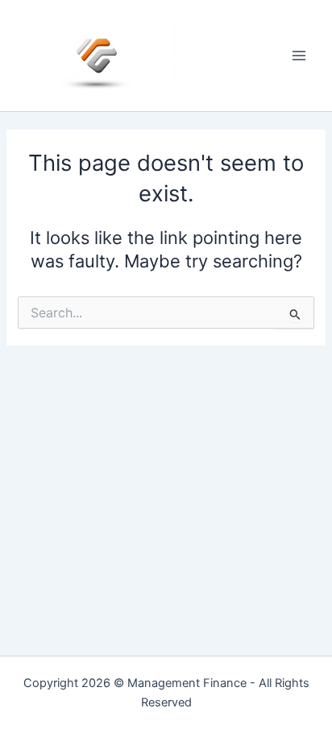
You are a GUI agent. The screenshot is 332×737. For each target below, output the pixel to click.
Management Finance (187, 683)
